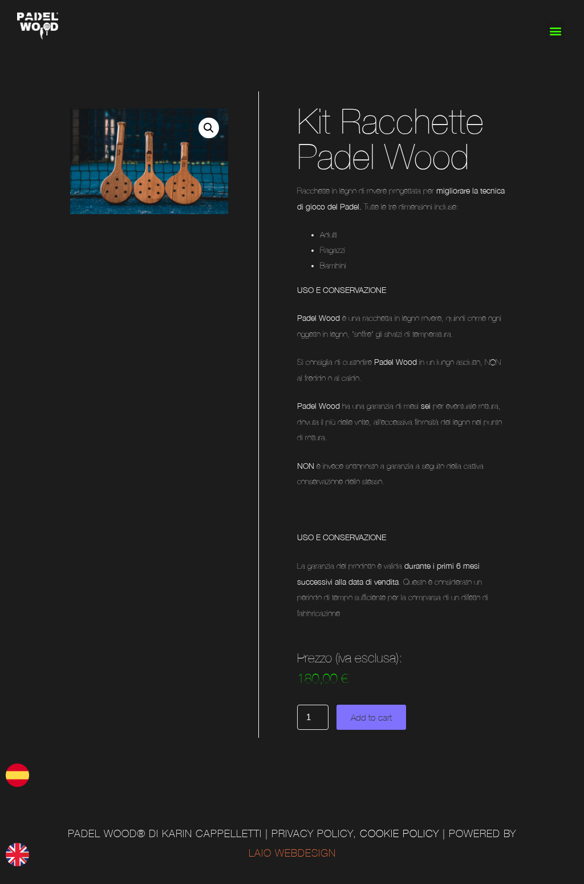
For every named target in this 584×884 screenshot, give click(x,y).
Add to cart (371, 717)
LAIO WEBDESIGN (292, 853)
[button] (555, 31)
